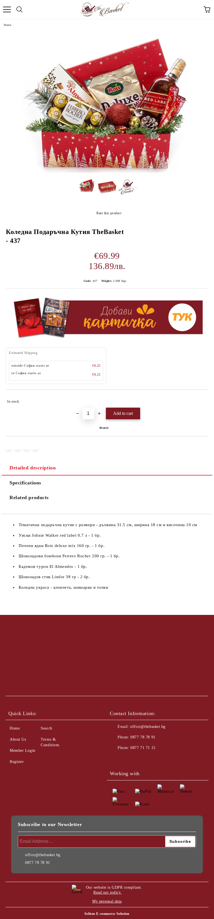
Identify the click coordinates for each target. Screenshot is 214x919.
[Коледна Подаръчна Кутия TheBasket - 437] (107, 171)
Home (7, 24)
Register (17, 762)
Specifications (25, 483)
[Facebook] (117, 759)
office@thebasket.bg (148, 727)
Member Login (22, 750)
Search (46, 728)
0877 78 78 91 (142, 737)
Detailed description (32, 467)
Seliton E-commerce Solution (107, 914)
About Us (18, 739)
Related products (29, 497)
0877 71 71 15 (142, 748)
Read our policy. (107, 892)
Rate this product (108, 213)
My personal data (107, 901)
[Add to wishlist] (200, 399)
